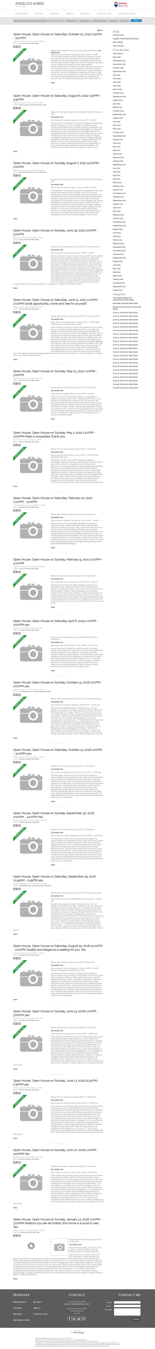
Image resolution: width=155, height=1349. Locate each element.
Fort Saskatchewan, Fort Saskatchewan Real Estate (35, 691)
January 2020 (118, 218)
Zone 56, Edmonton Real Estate (125, 384)
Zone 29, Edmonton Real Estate (29, 759)
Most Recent (118, 54)
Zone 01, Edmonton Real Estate (29, 380)
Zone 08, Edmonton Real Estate (125, 330)
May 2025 (117, 82)
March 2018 (117, 276)
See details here (57, 117)
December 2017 (119, 283)
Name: (109, 1302)
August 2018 (118, 261)
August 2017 (118, 290)
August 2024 (118, 100)
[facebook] (69, 1319)
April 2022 (117, 150)
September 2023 (119, 114)
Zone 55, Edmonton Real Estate (29, 630)
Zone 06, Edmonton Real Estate (125, 323)
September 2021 (119, 165)
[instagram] (84, 1319)
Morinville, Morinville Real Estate (125, 303)
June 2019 (117, 233)
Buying (37, 1302)
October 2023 (118, 111)
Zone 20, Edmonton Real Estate (125, 352)
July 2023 (116, 122)
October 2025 (118, 68)
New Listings (118, 42)
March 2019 (117, 240)
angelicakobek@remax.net (77, 1304)
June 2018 (117, 265)
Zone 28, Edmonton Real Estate (125, 366)
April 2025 (117, 86)
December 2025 (119, 61)
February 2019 (118, 243)
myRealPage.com (77, 1332)
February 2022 (118, 157)
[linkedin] (74, 1319)
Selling (17, 1308)
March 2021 (117, 183)
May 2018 (116, 269)
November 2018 (119, 251)
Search (136, 21)
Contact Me (40, 1314)
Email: (108, 1306)
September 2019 (119, 226)
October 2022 (118, 132)
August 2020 (118, 204)
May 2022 (117, 147)
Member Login (21, 1320)
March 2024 (117, 107)
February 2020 (118, 215)
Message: (108, 1310)
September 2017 (119, 287)
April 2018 (117, 272)
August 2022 (118, 140)
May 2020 (117, 211)
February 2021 (118, 186)
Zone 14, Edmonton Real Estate (125, 338)
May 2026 (117, 57)
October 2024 (118, 93)
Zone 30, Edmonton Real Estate (29, 1232)
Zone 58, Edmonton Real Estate (125, 388)
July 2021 (116, 168)
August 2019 (118, 229)
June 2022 (117, 143)
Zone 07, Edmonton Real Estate (125, 327)
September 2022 (119, 136)
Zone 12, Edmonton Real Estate (125, 334)
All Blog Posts (118, 35)
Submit (135, 1319)
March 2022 (117, 154)
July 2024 (116, 104)
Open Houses (118, 46)
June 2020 (117, 208)
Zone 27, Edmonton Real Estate (29, 43)
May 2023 (117, 129)
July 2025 (116, 75)
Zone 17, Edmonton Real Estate (29, 239)
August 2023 (118, 118)
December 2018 (119, 247)
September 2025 (119, 71)
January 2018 (118, 279)
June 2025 (117, 79)
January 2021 (118, 190)
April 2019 (117, 236)
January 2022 (118, 161)
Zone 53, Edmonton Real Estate (125, 377)
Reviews (85, 13)
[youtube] (79, 1319)
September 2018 (119, 258)
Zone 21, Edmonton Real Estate (125, 356)
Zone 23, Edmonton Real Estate (125, 359)
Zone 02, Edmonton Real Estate (125, 316)
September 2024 (119, 97)
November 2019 (119, 222)
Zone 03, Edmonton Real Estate (125, 320)
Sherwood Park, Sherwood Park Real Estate (32, 105)
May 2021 (116, 175)
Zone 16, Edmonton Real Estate (125, 345)
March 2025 (117, 89)
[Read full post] (31, 66)
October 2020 (118, 197)
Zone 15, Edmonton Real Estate (125, 341)
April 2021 (116, 179)
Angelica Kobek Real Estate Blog (126, 39)
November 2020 (119, 193)
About (70, 13)
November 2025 (119, 64)
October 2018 (118, 254)
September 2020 (119, 200)
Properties (19, 1302)
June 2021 (117, 172)
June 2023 (117, 125)
